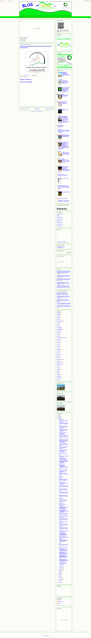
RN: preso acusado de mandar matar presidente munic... (64, 444)
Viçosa (58, 379)
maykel (59, 603)
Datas (58, 324)
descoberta (59, 327)
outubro (60, 567)
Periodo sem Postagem (63, 469)
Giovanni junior (61, 601)
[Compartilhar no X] (34, 75)
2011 (59, 418)
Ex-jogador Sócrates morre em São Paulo (63, 531)
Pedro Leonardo (60, 359)
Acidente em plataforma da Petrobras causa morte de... (63, 436)
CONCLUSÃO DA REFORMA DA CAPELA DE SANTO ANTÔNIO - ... (63, 550)
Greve (58, 344)
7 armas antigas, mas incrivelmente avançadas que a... (64, 537)
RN (57, 366)
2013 (59, 415)
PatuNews (60, 86)
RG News (59, 129)
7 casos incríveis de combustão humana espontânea (63, 563)
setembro (61, 569)
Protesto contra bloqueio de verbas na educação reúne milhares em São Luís (64, 303)
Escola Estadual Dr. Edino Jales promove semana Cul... (63, 528)
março (60, 577)
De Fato (58, 215)
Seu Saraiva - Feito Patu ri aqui (63, 178)
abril (60, 576)
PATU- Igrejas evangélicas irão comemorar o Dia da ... (63, 493)
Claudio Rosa (60, 79)
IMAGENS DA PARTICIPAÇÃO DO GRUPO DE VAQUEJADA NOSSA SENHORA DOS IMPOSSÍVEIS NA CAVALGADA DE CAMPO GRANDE (63, 146)
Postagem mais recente (24, 108)
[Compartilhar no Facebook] (35, 75)
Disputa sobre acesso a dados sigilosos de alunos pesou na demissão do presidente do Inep (63, 293)
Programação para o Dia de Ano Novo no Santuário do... (63, 423)
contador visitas (60, 247)
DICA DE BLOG (59, 329)
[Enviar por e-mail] (32, 75)
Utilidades (59, 376)
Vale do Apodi (59, 225)
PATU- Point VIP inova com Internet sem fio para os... (63, 545)
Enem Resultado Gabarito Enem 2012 (63, 456)
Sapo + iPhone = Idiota (63, 453)
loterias (58, 351)
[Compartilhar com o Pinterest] (36, 75)
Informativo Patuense (62, 174)
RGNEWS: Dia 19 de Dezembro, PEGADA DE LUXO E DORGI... (63, 540)
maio (60, 574)
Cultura (58, 322)
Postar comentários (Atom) (38, 111)
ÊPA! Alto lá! (61, 476)
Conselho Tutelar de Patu (62, 185)
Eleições (58, 332)
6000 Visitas (61, 526)
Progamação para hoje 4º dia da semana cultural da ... (63, 496)
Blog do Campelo (61, 94)
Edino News (60, 166)
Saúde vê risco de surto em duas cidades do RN (64, 524)
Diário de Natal (59, 217)
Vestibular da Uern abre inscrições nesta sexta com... (63, 519)
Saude (58, 367)
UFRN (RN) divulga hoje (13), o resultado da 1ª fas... (63, 480)
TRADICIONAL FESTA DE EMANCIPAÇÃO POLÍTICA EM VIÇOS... (63, 507)
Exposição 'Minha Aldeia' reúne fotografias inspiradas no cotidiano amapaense (63, 283)
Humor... (60, 454)
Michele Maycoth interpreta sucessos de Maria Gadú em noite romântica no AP (63, 279)
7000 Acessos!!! (62, 503)
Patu (58, 357)
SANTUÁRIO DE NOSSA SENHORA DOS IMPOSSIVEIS (63, 117)
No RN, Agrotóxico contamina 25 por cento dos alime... (63, 483)
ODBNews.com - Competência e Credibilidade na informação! (63, 201)
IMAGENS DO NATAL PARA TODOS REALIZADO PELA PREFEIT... (63, 441)
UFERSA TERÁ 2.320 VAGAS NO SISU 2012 (63, 459)
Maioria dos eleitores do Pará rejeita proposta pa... (63, 489)
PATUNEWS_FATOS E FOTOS (63, 142)
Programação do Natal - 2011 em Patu (63, 471)
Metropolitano (59, 220)
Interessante (59, 349)
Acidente (58, 312)
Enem (58, 334)
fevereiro (60, 579)
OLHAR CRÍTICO (61, 125)
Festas (58, 339)
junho (60, 573)
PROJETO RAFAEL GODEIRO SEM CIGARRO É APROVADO (64, 511)
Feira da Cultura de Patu (61, 337)
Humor (58, 347)
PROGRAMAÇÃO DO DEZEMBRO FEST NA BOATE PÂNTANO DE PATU (63, 556)
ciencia (58, 319)
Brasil (58, 317)
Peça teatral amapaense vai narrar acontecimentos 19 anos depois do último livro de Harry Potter (63, 286)
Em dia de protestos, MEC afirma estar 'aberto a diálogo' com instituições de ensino (64, 306)
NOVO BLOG (61, 498)
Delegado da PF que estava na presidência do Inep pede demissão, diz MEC (63, 300)
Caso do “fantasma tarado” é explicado (64, 516)
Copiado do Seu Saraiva (63, 547)
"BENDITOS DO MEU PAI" (63, 513)
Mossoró (58, 354)
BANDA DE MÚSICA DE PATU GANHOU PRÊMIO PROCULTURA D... (63, 560)
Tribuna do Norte (60, 224)
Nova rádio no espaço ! (63, 514)
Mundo (58, 356)
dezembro (61, 419)
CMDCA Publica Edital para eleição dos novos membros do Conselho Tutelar (63, 187)
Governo (58, 342)
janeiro (60, 580)
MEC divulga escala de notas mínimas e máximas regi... (63, 451)
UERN (58, 372)
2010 (59, 582)
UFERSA (58, 374)
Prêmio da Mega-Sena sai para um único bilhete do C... (64, 486)
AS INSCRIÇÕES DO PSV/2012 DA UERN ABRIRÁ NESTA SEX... (63, 534)
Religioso (58, 364)
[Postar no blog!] (33, 75)
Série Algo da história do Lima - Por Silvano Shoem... (63, 501)
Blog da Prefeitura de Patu (62, 198)
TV (57, 371)
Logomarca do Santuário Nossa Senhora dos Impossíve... (63, 427)
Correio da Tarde (60, 214)
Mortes (58, 352)
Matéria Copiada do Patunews (62, 505)
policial (58, 361)
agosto (60, 570)
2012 (59, 416)
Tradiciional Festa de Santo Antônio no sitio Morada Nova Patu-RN (65, 153)
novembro (61, 566)
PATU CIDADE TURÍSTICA (62, 72)
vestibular (59, 377)
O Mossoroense (60, 222)
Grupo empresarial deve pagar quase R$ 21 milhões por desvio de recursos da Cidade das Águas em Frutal (64, 272)
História (58, 346)
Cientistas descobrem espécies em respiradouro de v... (63, 433)
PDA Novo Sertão (61, 158)
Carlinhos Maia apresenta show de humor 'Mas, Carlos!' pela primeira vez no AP (64, 276)
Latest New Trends (65, 109)
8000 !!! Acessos (62, 463)
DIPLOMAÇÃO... (60, 126)
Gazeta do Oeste (60, 219)
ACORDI (25, 75)
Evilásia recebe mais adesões (63, 175)
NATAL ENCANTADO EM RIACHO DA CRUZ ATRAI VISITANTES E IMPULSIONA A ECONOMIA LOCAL (66, 89)
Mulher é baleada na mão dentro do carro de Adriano (63, 447)
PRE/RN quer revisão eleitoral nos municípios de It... (63, 474)
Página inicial (37, 108)
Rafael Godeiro (59, 362)
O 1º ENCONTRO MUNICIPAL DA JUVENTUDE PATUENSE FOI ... (63, 466)
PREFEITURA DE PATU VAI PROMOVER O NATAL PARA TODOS (63, 461)
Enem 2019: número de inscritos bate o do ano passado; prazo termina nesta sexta (63, 297)
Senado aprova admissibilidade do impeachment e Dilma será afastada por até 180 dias (64, 131)
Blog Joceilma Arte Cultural (63, 101)
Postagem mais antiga (49, 108)
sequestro (59, 369)
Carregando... (26, 37)
